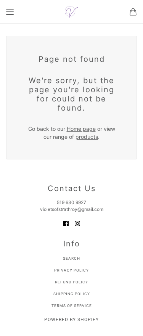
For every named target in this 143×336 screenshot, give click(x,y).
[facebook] (66, 223)
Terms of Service (71, 306)
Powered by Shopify (71, 319)
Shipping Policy (71, 294)
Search (71, 258)
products (87, 136)
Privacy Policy (71, 270)
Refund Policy (71, 282)
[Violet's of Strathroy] (71, 12)
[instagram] (77, 223)
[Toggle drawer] (10, 12)
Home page (81, 128)
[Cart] (133, 12)
